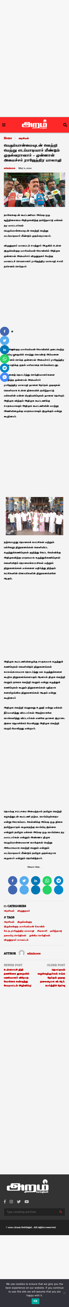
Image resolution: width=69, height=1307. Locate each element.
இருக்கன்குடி (24, 921)
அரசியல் (9, 910)
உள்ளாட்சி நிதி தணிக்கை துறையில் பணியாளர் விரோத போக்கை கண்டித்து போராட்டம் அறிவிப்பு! (17, 977)
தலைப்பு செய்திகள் (15, 935)
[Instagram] (11, 1202)
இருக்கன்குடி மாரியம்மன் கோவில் (24, 926)
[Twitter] (19, 1202)
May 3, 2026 (25, 168)
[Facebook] (5, 1202)
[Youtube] (27, 1202)
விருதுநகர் (23, 910)
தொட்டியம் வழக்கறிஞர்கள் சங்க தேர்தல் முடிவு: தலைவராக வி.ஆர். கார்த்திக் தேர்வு (51, 977)
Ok (35, 1301)
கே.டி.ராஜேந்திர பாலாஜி (19, 930)
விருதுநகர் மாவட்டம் (16, 939)
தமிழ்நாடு (56, 930)
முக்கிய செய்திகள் (39, 935)
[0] (4, 331)
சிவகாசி (42, 930)
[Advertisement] (34, 24)
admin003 (9, 168)
